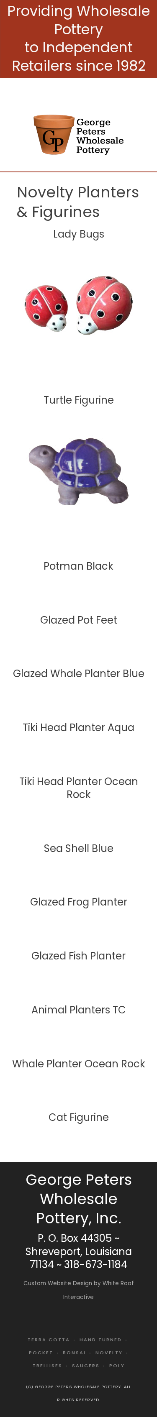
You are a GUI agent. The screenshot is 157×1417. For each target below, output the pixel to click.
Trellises (47, 1365)
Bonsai (74, 1352)
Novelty (109, 1352)
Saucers (86, 1365)
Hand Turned (101, 1339)
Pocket (41, 1352)
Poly (117, 1365)
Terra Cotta (49, 1339)
